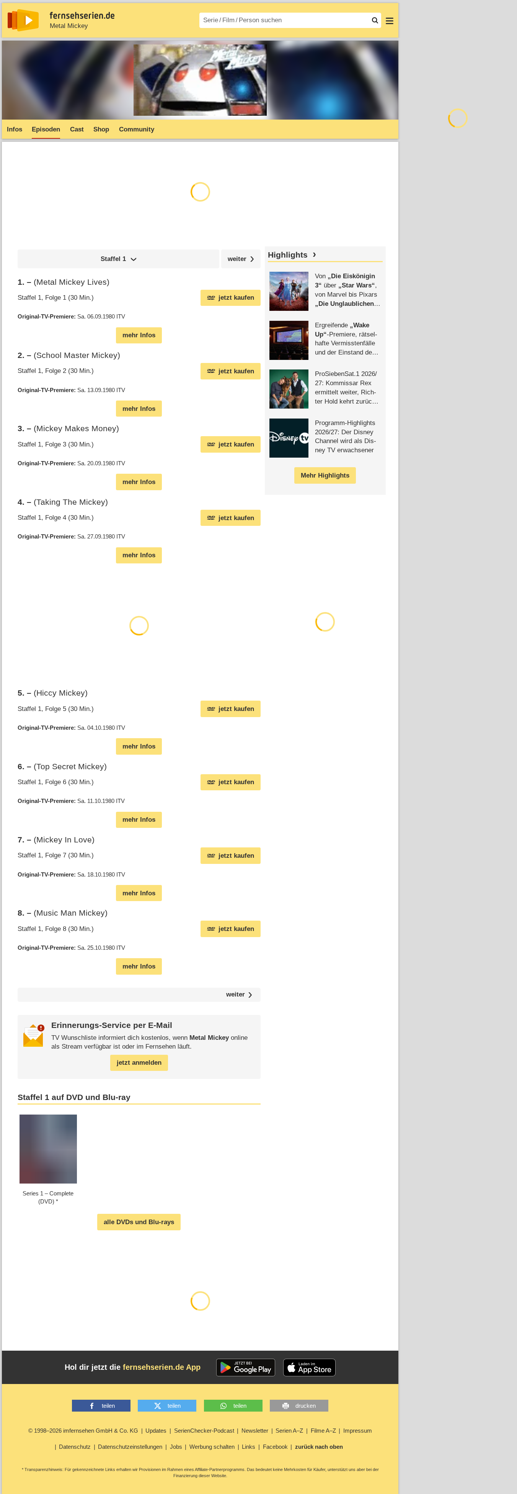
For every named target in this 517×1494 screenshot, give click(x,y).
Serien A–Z (289, 1430)
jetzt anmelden (139, 1062)
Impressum (357, 1430)
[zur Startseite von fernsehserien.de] (23, 20)
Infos (14, 129)
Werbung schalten (212, 1446)
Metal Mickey (69, 26)
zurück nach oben (319, 1446)
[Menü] (389, 20)
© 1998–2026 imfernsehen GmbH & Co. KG (83, 1430)
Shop (101, 129)
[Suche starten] (375, 20)
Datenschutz (75, 1446)
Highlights (288, 254)
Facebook (275, 1446)
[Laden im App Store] (309, 1367)
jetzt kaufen (236, 297)
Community (136, 129)
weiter (235, 995)
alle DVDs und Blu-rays (139, 1222)
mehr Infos (138, 335)
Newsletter (254, 1430)
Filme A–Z (323, 1430)
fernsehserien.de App (162, 1367)
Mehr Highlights (325, 475)
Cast (77, 129)
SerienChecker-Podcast (204, 1430)
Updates (155, 1430)
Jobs (176, 1446)
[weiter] (241, 259)
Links (248, 1446)
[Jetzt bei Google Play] (246, 1367)
